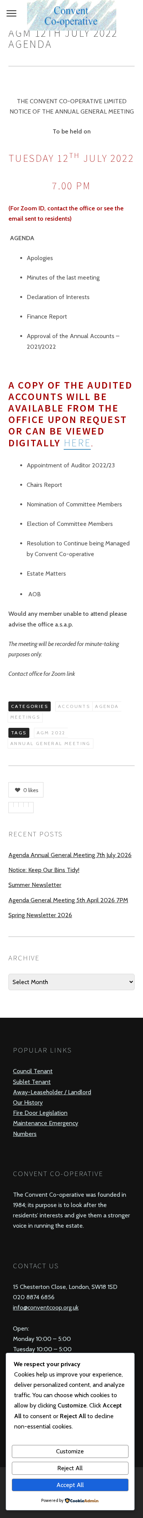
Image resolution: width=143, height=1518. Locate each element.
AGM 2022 (51, 732)
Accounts (74, 706)
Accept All (70, 1485)
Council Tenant (33, 1071)
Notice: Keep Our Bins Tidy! (43, 870)
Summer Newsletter (34, 884)
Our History (28, 1102)
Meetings (25, 717)
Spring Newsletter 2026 (40, 915)
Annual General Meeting (50, 743)
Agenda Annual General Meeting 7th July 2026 (70, 855)
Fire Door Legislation (40, 1112)
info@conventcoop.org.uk (46, 1307)
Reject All (70, 1468)
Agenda (107, 706)
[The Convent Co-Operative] (71, 15)
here (77, 442)
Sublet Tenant (32, 1081)
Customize (70, 1451)
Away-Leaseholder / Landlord (52, 1092)
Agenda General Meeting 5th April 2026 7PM (68, 900)
